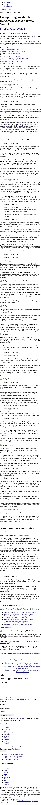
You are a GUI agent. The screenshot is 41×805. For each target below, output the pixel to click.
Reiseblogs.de (14, 799)
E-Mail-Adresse (5, 708)
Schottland (7, 734)
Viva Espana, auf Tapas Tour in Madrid (16, 621)
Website (2, 711)
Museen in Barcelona (23, 251)
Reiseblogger (16, 653)
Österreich (7, 729)
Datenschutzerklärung (17, 699)
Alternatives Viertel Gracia (9, 55)
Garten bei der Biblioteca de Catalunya (13, 51)
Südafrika (7, 777)
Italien (6, 731)
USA (5, 770)
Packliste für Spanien (33, 653)
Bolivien (6, 779)
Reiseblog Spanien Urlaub (12, 29)
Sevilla (33, 36)
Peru (5, 780)
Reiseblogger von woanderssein (13, 754)
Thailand (6, 768)
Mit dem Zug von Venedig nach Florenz (28, 667)
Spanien (8, 627)
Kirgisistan (7, 775)
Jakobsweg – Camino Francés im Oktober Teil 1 (18, 619)
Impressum (35, 801)
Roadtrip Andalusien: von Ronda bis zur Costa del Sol (20, 612)
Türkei (6, 741)
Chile (5, 774)
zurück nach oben (19, 746)
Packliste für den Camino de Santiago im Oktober (19, 616)
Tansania (6, 782)
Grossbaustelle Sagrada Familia (11, 56)
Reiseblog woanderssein (7, 9)
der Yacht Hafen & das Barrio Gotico (13, 61)
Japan (5, 767)
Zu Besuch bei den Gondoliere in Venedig (27, 664)
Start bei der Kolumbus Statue (11, 49)
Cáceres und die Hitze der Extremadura (15, 617)
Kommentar (3, 682)
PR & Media (4, 802)
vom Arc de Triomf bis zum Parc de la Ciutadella (16, 58)
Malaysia (6, 784)
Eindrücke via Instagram (11, 759)
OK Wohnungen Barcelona (24, 124)
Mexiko (6, 772)
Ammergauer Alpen (10, 733)
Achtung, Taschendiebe (8, 63)
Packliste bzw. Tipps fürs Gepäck (14, 756)
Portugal (6, 743)
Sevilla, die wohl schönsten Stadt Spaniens (16, 623)
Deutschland (7, 739)
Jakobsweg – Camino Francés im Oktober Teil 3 (18, 624)
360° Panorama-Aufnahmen (12, 758)
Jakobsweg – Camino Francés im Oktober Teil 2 (18, 614)
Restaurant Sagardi (19, 491)
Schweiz (6, 738)
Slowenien (7, 736)
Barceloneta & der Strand (9, 60)
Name (2, 704)
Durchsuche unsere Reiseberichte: (10, 749)
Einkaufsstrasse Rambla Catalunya (12, 53)
